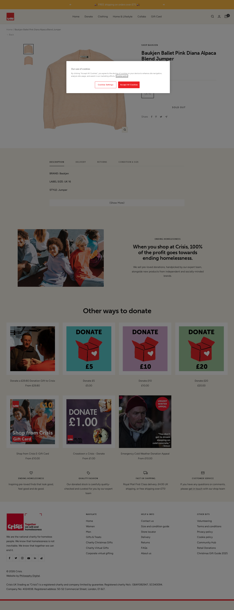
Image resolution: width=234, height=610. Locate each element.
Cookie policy (122, 76)
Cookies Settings (105, 85)
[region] (118, 77)
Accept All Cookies (129, 85)
